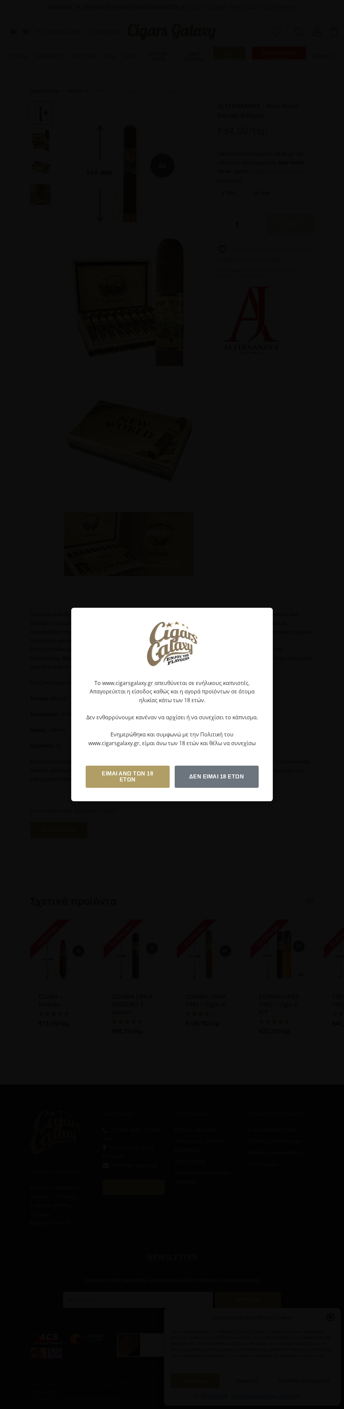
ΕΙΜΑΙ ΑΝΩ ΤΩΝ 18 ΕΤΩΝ (127, 776)
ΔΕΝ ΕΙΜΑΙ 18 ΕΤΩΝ (216, 776)
